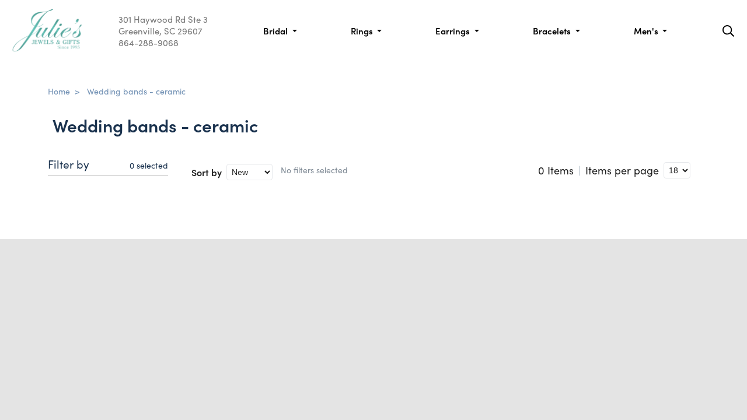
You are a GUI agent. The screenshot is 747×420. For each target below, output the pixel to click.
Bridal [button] (276, 30)
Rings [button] (363, 30)
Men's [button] (647, 30)
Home (59, 91)
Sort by (206, 172)
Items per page (622, 170)
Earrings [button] (453, 30)
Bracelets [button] (553, 30)
